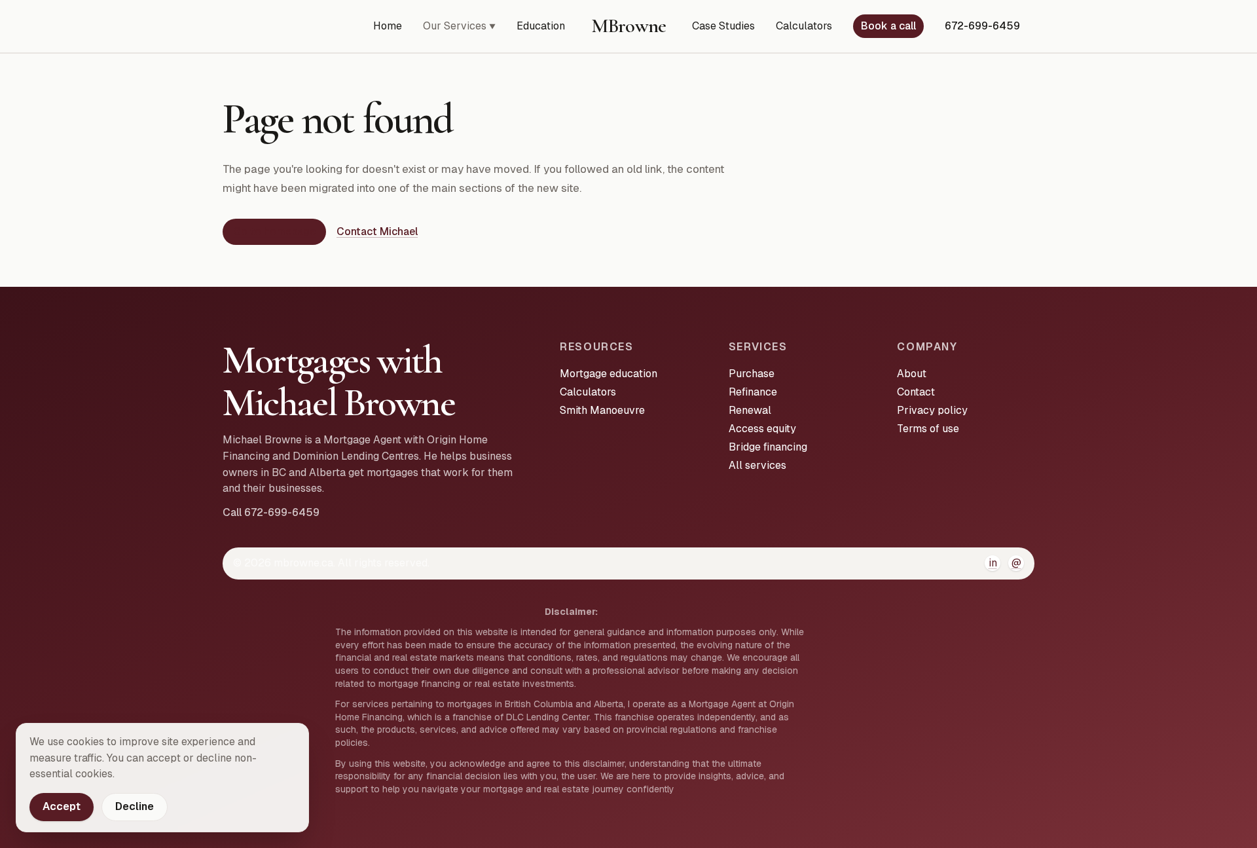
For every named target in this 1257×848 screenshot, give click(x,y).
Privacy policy (932, 410)
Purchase (751, 373)
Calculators (804, 26)
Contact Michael (377, 231)
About (911, 373)
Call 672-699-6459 (271, 512)
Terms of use (928, 428)
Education (541, 26)
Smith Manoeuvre (602, 410)
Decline (134, 806)
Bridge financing (768, 447)
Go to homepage (274, 231)
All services (757, 465)
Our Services (459, 26)
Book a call (888, 26)
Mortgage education (608, 373)
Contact (916, 392)
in (993, 563)
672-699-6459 (982, 26)
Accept (62, 806)
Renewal (750, 410)
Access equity (762, 428)
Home (387, 26)
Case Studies (723, 26)
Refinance (753, 392)
